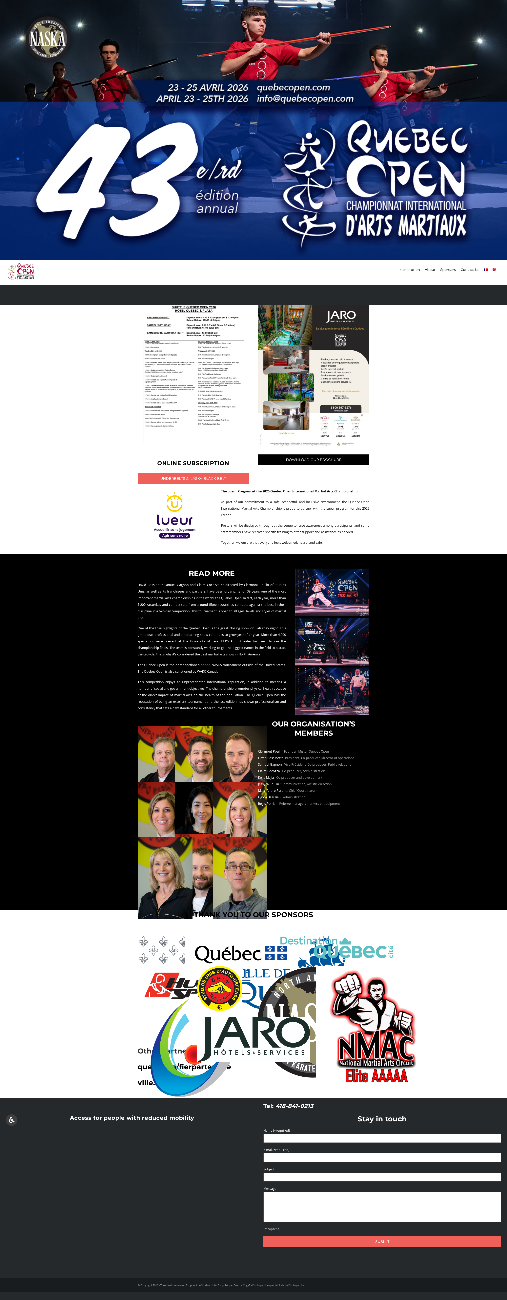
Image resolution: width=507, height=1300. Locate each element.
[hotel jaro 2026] (313, 308)
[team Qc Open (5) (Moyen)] (240, 785)
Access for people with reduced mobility (132, 1117)
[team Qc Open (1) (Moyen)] (165, 729)
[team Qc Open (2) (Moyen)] (202, 729)
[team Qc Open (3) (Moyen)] (165, 840)
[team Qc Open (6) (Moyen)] (202, 837)
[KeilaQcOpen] (202, 785)
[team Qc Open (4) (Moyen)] (165, 785)
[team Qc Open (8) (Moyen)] (240, 729)
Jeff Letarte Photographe (289, 1285)
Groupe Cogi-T (241, 1285)
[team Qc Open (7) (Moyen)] (240, 840)
